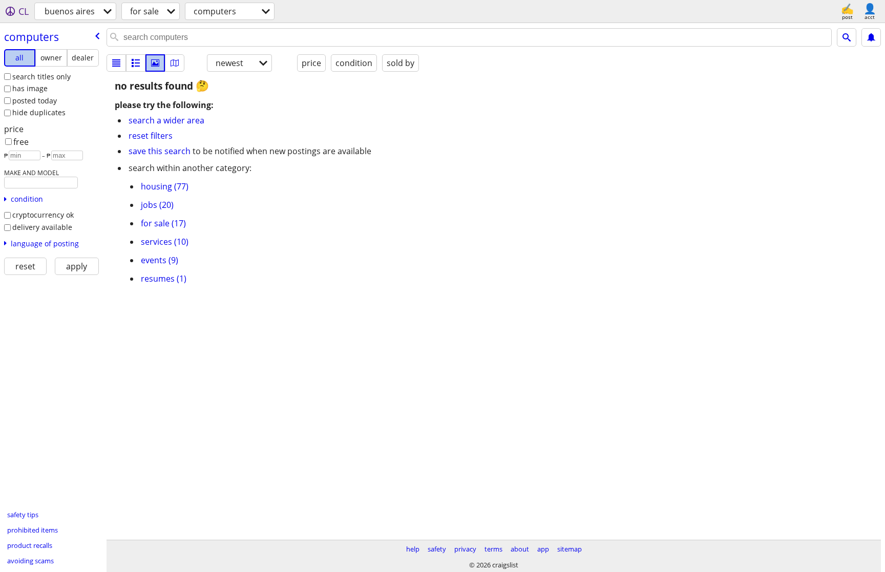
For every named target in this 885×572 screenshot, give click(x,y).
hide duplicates (39, 112)
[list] (116, 63)
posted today (34, 100)
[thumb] (135, 63)
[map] (174, 63)
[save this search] (871, 37)
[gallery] (155, 63)
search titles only (41, 76)
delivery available (42, 227)
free (21, 141)
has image (30, 88)
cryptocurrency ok (43, 215)
